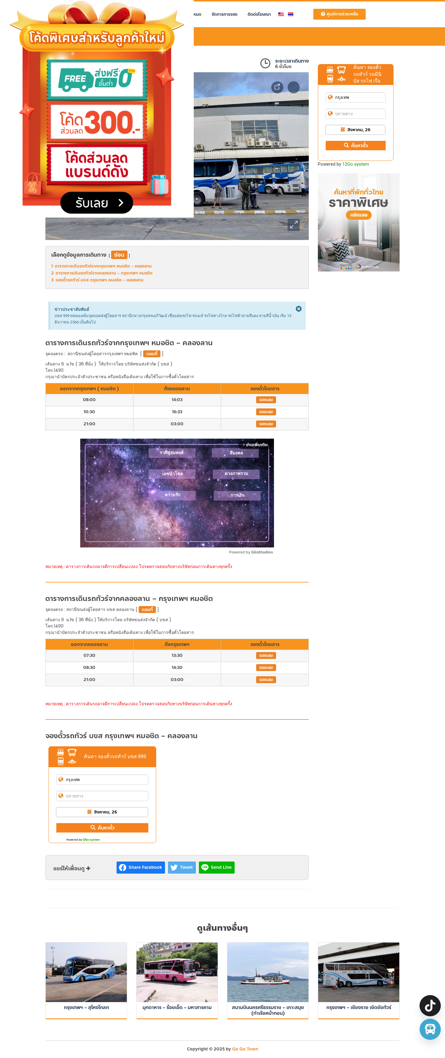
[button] (294, 225)
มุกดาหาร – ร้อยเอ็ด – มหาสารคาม (177, 1007)
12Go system (91, 840)
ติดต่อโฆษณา (259, 14)
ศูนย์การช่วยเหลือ (342, 14)
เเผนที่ (151, 354)
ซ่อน (119, 255)
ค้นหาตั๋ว (106, 828)
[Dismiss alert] (299, 309)
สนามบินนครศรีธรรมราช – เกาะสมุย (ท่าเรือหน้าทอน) (268, 1010)
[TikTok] (430, 1005)
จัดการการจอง (224, 14)
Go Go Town (245, 1049)
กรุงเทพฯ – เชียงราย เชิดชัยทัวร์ (358, 1007)
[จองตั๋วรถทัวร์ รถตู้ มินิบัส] (430, 1029)
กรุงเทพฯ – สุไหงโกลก (86, 1007)
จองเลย (266, 400)
